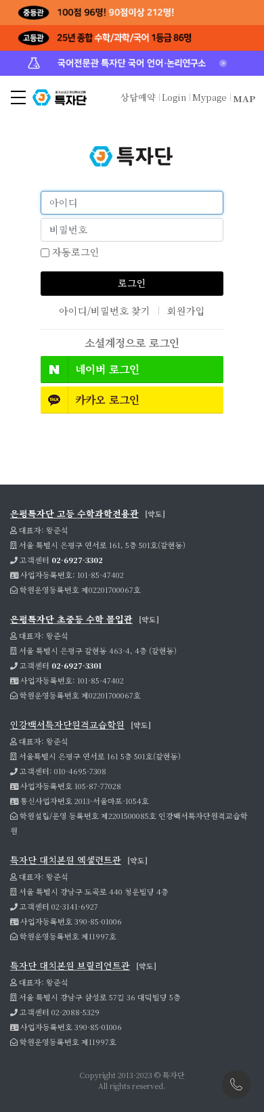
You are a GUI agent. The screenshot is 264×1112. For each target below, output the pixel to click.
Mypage (209, 97)
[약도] (155, 513)
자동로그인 (74, 252)
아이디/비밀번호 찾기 (104, 310)
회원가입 (186, 310)
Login (174, 97)
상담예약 (138, 97)
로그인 (132, 283)
